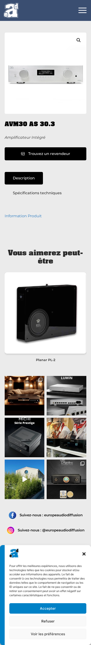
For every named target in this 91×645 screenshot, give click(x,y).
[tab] (24, 178)
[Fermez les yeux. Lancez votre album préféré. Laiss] (24, 437)
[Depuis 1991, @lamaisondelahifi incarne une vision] (24, 479)
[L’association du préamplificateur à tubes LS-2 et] (66, 437)
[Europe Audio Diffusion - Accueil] (11, 10)
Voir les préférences (48, 634)
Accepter (48, 608)
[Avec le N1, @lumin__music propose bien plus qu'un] (66, 395)
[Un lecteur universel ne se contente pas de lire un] (24, 395)
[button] (84, 554)
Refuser (48, 621)
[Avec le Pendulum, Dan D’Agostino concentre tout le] (66, 479)
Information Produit (23, 216)
